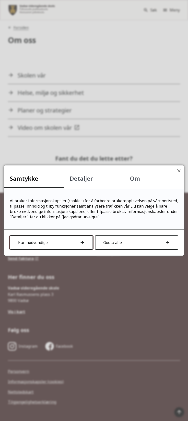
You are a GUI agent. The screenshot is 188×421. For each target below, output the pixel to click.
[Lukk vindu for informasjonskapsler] (178, 170)
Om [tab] (135, 178)
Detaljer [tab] (81, 178)
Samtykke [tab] (24, 178)
